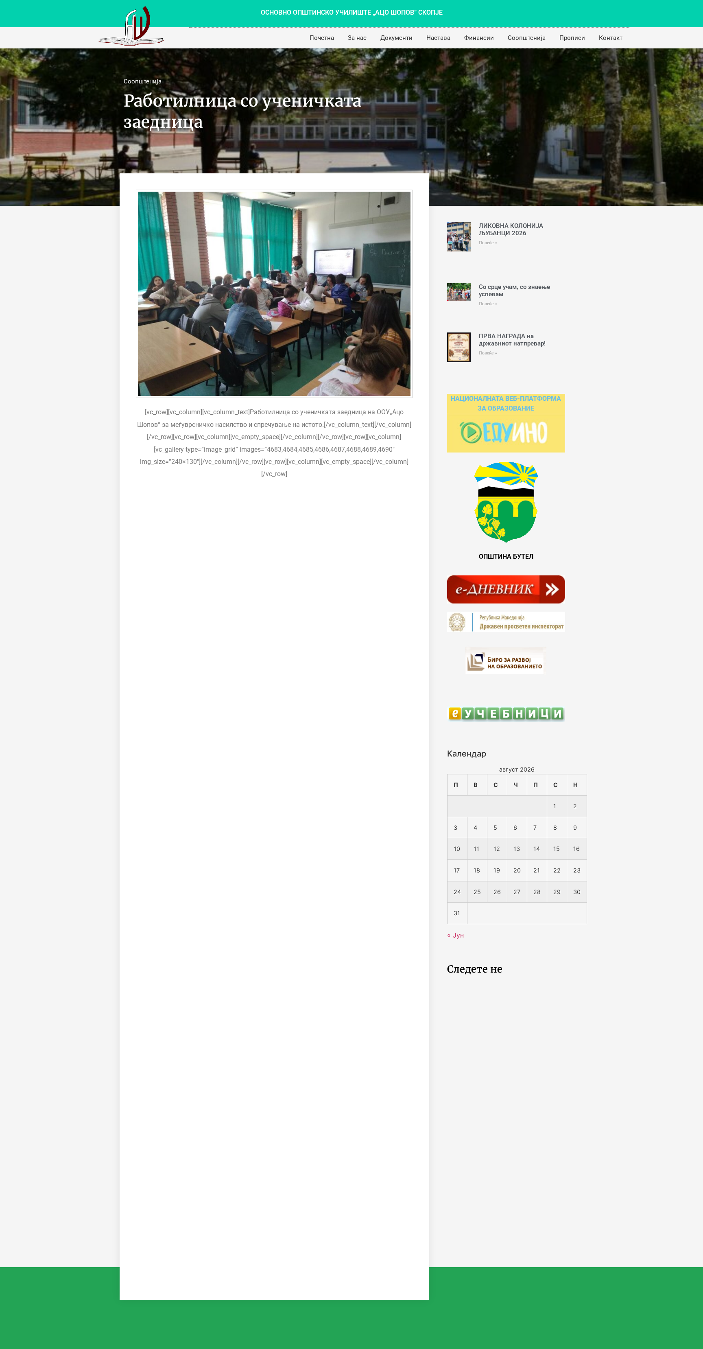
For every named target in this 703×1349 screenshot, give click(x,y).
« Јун (455, 935)
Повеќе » (488, 242)
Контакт (610, 38)
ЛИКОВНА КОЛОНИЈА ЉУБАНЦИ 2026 (511, 229)
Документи (396, 38)
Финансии (479, 38)
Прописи (572, 38)
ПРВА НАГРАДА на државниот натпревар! (512, 339)
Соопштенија (527, 38)
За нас (357, 38)
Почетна (322, 38)
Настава (438, 38)
